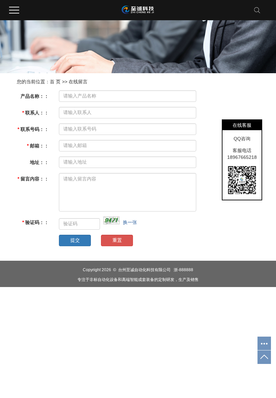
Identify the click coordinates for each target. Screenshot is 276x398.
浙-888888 (183, 269)
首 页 (55, 81)
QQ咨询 (242, 138)
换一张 (130, 222)
